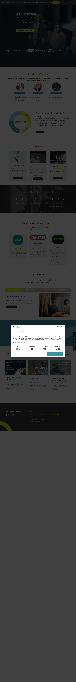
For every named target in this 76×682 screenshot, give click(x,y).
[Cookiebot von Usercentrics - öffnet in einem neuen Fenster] (58, 327)
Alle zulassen (55, 354)
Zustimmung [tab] (20, 331)
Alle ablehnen (21, 354)
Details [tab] (38, 331)
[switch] (31, 349)
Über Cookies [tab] (56, 331)
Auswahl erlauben (38, 354)
